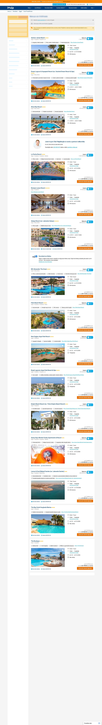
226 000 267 (56, 147)
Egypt (20, 11)
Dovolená (15, 11)
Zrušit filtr (50, 23)
